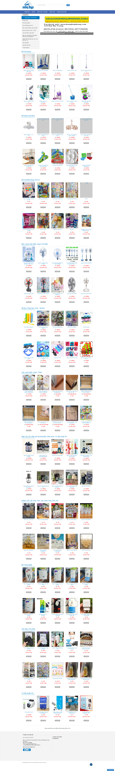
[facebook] (24, 750)
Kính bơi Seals (86, 327)
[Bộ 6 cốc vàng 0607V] (28, 541)
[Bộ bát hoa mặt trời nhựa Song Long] (72, 156)
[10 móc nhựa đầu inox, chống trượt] (28, 156)
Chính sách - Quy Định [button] (42, 11)
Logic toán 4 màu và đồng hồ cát (28, 199)
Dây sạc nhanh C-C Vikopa (86, 584)
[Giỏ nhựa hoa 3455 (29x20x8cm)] (86, 156)
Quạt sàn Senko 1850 (71, 293)
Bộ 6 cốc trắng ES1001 (72, 519)
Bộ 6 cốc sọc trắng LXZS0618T (57, 551)
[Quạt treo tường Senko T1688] (43, 254)
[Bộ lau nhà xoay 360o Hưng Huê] (86, 92)
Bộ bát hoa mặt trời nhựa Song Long (72, 166)
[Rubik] (86, 190)
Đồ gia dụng (25, 20)
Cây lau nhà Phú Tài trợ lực (29, 102)
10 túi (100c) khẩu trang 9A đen (29, 648)
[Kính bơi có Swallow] (72, 318)
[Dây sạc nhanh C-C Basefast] (43, 605)
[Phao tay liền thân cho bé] (72, 349)
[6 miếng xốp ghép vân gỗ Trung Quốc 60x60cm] (72, 413)
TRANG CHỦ (27, 11)
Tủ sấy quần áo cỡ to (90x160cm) (71, 713)
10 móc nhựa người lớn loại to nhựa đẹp (43, 166)
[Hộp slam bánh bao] (57, 220)
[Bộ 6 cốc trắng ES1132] (57, 511)
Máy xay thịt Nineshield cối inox (43, 487)
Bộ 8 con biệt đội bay (43, 198)
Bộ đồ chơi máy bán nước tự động (28, 230)
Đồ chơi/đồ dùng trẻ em (28, 25)
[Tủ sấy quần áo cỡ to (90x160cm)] (72, 703)
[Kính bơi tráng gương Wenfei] (43, 318)
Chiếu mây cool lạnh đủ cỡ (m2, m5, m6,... (72, 392)
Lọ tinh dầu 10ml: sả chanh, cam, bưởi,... (86, 648)
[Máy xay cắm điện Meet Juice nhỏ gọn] (72, 446)
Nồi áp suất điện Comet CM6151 (29, 456)
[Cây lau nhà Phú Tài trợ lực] (28, 92)
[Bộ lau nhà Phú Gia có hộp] (57, 92)
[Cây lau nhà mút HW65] (43, 61)
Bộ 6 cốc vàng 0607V (28, 550)
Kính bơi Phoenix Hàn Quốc (28, 358)
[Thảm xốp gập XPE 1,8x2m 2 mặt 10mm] (28, 382)
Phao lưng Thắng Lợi (28, 327)
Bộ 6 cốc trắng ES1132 (57, 519)
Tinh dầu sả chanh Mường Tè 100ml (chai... (86, 679)
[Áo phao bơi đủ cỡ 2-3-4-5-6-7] (86, 349)
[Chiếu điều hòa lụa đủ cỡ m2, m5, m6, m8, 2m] (57, 413)
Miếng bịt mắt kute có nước (28, 679)
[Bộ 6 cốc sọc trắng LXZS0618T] (57, 541)
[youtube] (27, 750)
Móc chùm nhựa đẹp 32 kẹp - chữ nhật (72, 135)
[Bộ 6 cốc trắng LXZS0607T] (43, 541)
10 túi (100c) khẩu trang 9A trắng (43, 648)
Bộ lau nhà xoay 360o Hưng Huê (86, 102)
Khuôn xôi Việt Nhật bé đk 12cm (57, 135)
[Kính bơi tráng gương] (57, 318)
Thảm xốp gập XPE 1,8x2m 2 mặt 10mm (28, 392)
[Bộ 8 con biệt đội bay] (43, 190)
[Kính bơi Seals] (86, 318)
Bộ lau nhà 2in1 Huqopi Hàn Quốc (29, 71)
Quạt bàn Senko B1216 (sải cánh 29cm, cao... (29, 263)
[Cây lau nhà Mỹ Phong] (57, 61)
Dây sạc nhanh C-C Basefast (43, 615)
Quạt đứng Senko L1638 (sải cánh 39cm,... (72, 263)
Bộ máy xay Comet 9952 (57, 455)
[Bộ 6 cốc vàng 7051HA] (72, 541)
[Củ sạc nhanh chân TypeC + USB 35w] (57, 605)
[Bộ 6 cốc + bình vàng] (28, 511)
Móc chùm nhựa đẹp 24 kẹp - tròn (86, 135)
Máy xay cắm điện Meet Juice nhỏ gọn (72, 456)
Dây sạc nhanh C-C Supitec (29, 615)
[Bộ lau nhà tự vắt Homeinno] (43, 92)
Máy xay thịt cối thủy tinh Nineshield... (29, 487)
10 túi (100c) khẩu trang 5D (57, 648)
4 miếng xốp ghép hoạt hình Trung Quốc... (86, 422)
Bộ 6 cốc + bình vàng (28, 519)
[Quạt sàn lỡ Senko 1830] (86, 285)
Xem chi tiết (29, 109)
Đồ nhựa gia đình (26, 22)
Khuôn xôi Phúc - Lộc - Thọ (29, 135)
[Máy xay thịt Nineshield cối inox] (43, 477)
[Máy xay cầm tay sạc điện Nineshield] (72, 477)
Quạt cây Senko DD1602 (86, 262)
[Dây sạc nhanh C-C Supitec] (28, 605)
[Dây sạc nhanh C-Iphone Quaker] (28, 575)
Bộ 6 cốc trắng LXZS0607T (43, 551)
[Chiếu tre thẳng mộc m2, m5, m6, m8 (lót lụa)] (86, 382)
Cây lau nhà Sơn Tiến (71, 70)
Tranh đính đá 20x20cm (72, 198)
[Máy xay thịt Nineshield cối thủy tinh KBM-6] (57, 477)
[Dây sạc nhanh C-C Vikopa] (86, 575)
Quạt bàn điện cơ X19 (28, 293)
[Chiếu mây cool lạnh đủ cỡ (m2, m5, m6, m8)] (72, 382)
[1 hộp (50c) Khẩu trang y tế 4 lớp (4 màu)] (72, 639)
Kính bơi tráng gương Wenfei (43, 328)
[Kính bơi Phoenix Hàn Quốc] (28, 349)
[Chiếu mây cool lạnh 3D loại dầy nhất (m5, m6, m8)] (57, 382)
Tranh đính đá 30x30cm (58, 198)
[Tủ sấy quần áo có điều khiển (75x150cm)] (57, 703)
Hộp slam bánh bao (57, 229)
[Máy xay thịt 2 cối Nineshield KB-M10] (43, 446)
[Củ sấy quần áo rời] (28, 703)
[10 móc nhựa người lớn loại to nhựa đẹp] (43, 156)
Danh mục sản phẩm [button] (62, 11)
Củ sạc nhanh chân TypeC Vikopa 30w (71, 615)
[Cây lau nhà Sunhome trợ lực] (86, 61)
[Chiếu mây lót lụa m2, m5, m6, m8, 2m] (43, 413)
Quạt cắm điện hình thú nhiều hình (57, 294)
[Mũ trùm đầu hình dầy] (57, 669)
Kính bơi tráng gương (57, 327)
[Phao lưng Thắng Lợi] (28, 318)
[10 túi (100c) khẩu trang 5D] (57, 639)
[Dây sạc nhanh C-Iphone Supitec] (57, 575)
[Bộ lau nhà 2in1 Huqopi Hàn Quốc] (28, 61)
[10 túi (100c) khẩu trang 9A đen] (28, 639)
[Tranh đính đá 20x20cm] (72, 190)
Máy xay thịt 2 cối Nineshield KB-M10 (43, 456)
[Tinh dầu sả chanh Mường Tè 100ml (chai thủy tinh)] (86, 669)
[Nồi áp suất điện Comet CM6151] (28, 446)
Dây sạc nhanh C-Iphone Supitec (57, 584)
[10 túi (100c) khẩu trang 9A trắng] (43, 639)
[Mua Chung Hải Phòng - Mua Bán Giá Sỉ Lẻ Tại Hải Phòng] (28, 5)
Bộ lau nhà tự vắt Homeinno (43, 102)
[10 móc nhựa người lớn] (57, 156)
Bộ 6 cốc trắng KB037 (86, 519)
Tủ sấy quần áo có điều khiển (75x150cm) (57, 713)
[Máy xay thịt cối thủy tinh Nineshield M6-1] (28, 477)
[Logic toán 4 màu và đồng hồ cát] (28, 190)
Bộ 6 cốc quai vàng (86, 550)
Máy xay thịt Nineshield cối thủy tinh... (57, 487)
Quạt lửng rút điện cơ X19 (43, 293)
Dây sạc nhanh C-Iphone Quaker (28, 584)
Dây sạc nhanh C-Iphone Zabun (43, 584)
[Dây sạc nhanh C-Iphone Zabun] (43, 575)
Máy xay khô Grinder (86, 486)
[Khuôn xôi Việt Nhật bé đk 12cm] (57, 126)
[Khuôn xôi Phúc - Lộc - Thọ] (28, 126)
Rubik (86, 198)
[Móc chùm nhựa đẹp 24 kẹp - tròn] (86, 126)
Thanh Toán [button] (52, 11)
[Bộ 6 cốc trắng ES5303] (43, 511)
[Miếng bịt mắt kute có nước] (28, 669)
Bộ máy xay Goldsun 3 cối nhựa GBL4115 (86, 456)
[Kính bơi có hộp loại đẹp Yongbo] (43, 349)
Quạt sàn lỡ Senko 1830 (86, 293)
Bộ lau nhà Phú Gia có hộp (57, 101)
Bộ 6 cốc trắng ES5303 (43, 519)
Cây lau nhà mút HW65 (43, 70)
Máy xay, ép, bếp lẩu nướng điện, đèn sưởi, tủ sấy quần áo (30, 36)
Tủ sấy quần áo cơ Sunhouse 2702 (86, 713)
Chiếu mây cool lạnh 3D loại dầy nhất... (58, 392)
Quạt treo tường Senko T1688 (43, 263)
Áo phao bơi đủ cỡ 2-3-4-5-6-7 (86, 358)
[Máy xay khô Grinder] (86, 477)
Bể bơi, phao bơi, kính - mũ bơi (29, 30)
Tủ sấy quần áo (26, 47)
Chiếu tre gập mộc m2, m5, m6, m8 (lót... (29, 422)
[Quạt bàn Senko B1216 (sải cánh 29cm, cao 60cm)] (28, 254)
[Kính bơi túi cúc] (57, 349)
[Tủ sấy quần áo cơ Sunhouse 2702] (86, 703)
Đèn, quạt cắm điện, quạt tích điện (30, 27)
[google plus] (29, 750)
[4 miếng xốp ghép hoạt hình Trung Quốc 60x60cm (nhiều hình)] (86, 413)
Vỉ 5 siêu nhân (43, 229)
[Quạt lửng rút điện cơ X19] (43, 285)
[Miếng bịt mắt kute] (43, 669)
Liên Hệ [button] (33, 11)
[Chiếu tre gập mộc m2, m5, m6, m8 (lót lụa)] (28, 413)
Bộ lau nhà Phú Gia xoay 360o (72, 102)
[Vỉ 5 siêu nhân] (43, 220)
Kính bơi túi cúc (57, 357)
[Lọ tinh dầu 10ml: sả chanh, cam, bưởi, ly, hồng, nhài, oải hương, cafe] (86, 639)
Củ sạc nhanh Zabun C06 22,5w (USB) (86, 615)
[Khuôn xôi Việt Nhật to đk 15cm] (43, 126)
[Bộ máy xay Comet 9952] (57, 446)
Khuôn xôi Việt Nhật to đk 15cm (43, 135)
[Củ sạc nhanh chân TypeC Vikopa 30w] (72, 605)
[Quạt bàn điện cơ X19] (28, 285)
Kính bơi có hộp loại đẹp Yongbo (43, 358)
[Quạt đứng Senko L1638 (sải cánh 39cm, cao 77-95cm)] (72, 254)
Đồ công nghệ (26, 42)
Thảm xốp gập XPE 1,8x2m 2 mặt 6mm (43, 392)
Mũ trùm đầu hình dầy (57, 678)
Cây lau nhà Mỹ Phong (57, 70)
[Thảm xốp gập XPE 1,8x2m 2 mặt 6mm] (43, 382)
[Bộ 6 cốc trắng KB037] (86, 511)
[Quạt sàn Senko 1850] (72, 285)
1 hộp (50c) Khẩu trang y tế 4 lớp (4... (72, 648)
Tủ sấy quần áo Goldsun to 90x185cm (43, 713)
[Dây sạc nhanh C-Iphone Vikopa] (72, 575)
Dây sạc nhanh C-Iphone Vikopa (72, 584)
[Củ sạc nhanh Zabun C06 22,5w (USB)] (86, 605)
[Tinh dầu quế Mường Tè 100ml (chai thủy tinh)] (72, 669)
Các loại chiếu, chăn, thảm (28, 32)
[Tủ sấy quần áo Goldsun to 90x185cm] (43, 703)
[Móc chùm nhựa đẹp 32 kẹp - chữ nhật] (72, 126)
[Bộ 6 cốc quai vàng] (86, 541)
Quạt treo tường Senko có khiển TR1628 (57, 263)
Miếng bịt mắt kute (43, 678)
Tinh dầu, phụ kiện (26, 45)
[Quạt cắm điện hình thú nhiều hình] (57, 285)
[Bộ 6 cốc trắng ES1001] (72, 511)
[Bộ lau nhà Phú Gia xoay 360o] (72, 92)
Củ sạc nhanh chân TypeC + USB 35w (57, 615)
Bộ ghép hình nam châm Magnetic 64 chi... (86, 230)
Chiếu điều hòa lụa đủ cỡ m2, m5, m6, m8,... (57, 422)
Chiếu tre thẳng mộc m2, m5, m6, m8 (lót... (86, 392)
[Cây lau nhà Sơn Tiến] (72, 61)
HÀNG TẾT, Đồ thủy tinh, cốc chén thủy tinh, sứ (30, 39)
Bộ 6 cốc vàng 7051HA (72, 550)
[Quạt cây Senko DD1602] (86, 254)
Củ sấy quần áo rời (29, 712)
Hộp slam (72, 229)
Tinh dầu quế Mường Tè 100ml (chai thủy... (72, 679)
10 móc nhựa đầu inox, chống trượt (29, 166)
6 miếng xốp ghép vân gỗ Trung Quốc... (72, 422)
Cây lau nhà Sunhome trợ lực (86, 71)
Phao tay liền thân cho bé (72, 357)
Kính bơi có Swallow (72, 327)
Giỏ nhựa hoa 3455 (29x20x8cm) (86, 166)
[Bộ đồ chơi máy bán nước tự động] (28, 220)
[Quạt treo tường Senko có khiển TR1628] (57, 254)
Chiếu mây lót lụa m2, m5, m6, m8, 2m (43, 422)
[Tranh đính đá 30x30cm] (57, 190)
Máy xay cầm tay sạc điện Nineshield (71, 487)
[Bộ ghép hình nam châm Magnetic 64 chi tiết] (86, 220)
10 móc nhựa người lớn (57, 165)
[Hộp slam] (72, 220)
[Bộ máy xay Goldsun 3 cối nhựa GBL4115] (86, 446)
